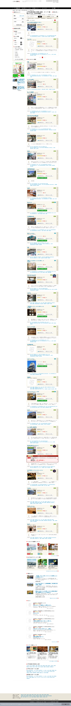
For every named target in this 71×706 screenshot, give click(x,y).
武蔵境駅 (45, 303)
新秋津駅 (34, 112)
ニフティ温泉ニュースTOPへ (53, 661)
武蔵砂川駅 (48, 424)
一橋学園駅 (50, 89)
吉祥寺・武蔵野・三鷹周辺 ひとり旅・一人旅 (36, 302)
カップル (45, 671)
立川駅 (53, 198)
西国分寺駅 (31, 148)
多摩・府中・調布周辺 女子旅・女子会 (46, 289)
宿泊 (55, 670)
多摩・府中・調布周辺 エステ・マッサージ (35, 467)
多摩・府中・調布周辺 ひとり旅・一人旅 (35, 147)
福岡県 (48, 694)
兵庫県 (30, 694)
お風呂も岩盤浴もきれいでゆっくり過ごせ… (42, 620)
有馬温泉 (27, 695)
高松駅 (44, 213)
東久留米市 (48, 666)
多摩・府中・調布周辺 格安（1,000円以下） (47, 147)
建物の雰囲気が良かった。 (38, 636)
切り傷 (45, 672)
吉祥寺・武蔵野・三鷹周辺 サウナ (34, 538)
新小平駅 (35, 55)
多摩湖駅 (56, 184)
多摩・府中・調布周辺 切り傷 (43, 466)
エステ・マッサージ (35, 671)
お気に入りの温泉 (49, 1)
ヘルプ (53, 699)
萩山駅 (31, 112)
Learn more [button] (51, 704)
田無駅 (46, 36)
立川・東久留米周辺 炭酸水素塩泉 (42, 484)
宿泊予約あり (43, 18)
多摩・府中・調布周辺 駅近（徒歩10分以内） (36, 243)
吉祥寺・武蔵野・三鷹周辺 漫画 (34, 520)
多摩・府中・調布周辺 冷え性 (43, 146)
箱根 (24, 695)
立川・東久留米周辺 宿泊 (33, 212)
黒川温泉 (44, 695)
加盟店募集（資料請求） (34, 699)
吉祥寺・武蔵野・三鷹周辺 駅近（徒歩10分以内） (45, 520)
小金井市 (52, 665)
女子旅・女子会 (52, 671)
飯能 (32, 696)
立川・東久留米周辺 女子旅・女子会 (35, 54)
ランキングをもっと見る (54, 555)
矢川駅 (56, 198)
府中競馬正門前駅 (32, 244)
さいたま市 (30, 696)
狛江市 (39, 666)
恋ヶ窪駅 (37, 148)
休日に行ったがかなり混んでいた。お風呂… (42, 628)
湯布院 (47, 695)
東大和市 (41, 666)
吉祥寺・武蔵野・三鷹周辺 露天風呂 (35, 303)
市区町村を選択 (19, 24)
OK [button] (65, 704)
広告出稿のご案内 (41, 699)
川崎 (23, 696)
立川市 (31, 665)
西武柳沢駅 (53, 165)
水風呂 (50, 670)
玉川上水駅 (45, 424)
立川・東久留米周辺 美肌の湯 (34, 35)
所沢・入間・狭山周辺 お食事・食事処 (43, 183)
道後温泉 (40, 695)
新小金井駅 (31, 130)
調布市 (46, 665)
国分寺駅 (47, 89)
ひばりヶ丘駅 (45, 485)
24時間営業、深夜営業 (36, 672)
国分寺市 (31, 666)
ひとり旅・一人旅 (46, 670)
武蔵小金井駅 (52, 36)
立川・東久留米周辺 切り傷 (33, 485)
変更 (22, 18)
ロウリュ (42, 671)
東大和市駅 (31, 55)
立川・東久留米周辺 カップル (42, 35)
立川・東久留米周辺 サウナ (33, 165)
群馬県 (33, 694)
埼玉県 (25, 694)
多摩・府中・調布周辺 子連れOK (43, 288)
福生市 (36, 666)
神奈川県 (22, 694)
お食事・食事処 (29, 671)
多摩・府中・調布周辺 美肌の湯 (34, 146)
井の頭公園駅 (35, 521)
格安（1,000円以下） (39, 670)
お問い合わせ (56, 699)
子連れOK (28, 672)
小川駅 (52, 54)
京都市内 (41, 696)
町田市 (49, 665)
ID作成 (57, 2)
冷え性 (48, 671)
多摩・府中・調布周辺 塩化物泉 (34, 466)
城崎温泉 (30, 695)
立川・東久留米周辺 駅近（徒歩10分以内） (43, 129)
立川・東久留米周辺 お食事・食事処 (51, 35)
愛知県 (45, 694)
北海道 (40, 694)
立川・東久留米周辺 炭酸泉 (33, 484)
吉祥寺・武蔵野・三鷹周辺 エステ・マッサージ (49, 501)
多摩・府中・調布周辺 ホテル (46, 243)
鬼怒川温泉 (50, 695)
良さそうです (36, 613)
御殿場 (35, 696)
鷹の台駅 (55, 54)
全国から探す (22, 15)
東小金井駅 (48, 36)
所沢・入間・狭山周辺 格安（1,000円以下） (36, 184)
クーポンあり (37, 18)
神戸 (46, 696)
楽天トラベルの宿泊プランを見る (42, 210)
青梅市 (39, 665)
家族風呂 (16, 55)
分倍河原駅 (40, 244)
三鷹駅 (51, 303)
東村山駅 (38, 185)
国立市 (34, 666)
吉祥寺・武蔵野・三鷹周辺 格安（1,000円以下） (49, 302)
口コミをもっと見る (54, 641)
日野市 (55, 665)
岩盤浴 (31, 672)
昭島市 (44, 665)
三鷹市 (36, 665)
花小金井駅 (43, 36)
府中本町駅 (36, 244)
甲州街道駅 (48, 467)
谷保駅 (34, 148)
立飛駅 (46, 213)
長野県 (43, 694)
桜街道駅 (42, 424)
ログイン (54, 2)
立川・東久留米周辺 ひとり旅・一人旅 (43, 53)
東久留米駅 (36, 442)
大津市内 (44, 696)
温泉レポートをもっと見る (53, 598)
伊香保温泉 (37, 695)
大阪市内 (37, 696)
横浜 (21, 696)
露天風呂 (53, 670)
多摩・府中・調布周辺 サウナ (46, 355)
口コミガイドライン (48, 699)
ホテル (39, 671)
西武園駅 (31, 185)
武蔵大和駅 (34, 185)
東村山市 (28, 666)
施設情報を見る (41, 29)
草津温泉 (22, 695)
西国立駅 (51, 198)
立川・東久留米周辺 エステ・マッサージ (45, 54)
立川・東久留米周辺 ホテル (52, 373)
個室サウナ (41, 672)
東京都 (35, 694)
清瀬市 (45, 666)
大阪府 (38, 694)
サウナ (35, 670)
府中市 (41, 665)
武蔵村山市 (51, 666)
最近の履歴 (55, 1)
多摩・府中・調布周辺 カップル (34, 288)
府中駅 (52, 243)
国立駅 (54, 147)
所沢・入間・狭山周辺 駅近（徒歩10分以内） (48, 184)
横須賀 (26, 696)
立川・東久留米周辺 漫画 (33, 129)
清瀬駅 (34, 442)
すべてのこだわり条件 (19, 59)
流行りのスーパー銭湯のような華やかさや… (42, 605)
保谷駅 (48, 485)
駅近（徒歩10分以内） (30, 670)
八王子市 (28, 665)
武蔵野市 (33, 665)
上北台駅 (39, 424)
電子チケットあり (31, 18)
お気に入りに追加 (49, 29)
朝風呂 (47, 672)
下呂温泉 (33, 695)
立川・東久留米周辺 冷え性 (33, 53)
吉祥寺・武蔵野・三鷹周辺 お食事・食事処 (35, 502)
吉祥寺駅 (31, 521)
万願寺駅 (43, 467)
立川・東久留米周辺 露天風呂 (42, 165)
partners (19, 704)
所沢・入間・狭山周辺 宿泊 (33, 183)
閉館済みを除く (49, 18)
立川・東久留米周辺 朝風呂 (33, 424)
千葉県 (28, 694)
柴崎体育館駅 (32, 199)
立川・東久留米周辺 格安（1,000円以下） (35, 36)
